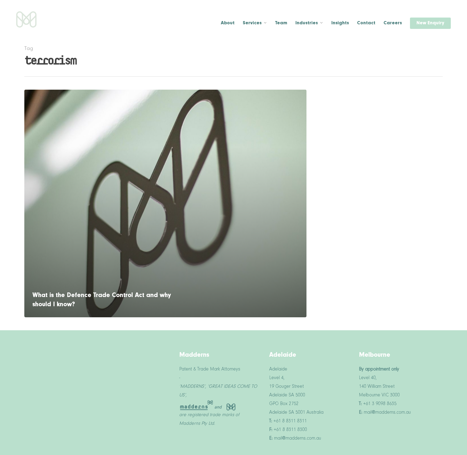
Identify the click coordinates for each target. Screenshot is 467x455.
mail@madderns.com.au (421, 12)
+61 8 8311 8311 (378, 12)
